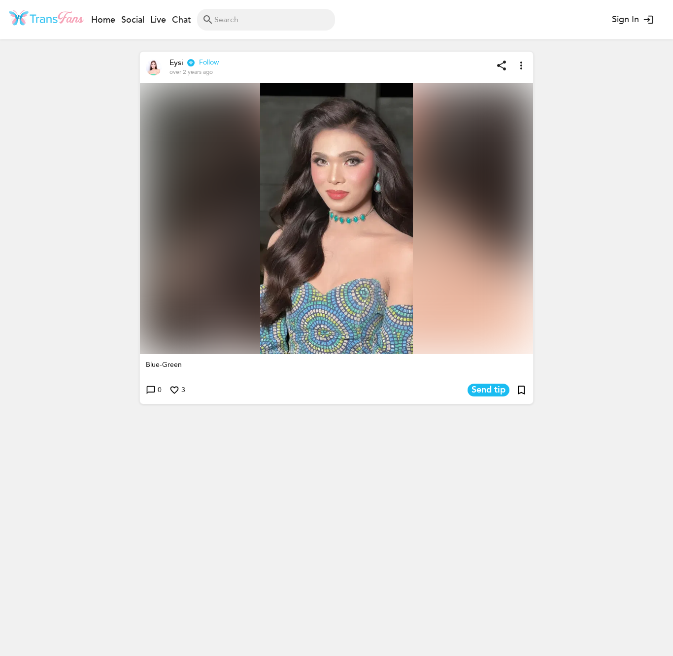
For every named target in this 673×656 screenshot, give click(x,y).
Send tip (488, 390)
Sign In (625, 19)
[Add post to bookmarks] (521, 390)
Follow (209, 62)
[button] (336, 218)
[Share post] (501, 65)
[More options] (521, 65)
